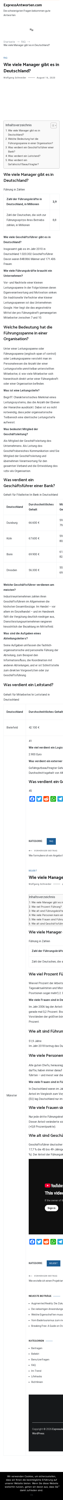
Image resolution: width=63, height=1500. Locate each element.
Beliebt (33, 870)
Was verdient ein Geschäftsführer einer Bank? (31, 149)
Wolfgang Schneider (15, 78)
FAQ (5, 58)
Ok (31, 1494)
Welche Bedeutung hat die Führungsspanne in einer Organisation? (30, 141)
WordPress (38, 1433)
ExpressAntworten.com (23, 5)
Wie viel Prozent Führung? (46, 906)
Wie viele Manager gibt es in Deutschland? (24, 132)
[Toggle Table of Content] (52, 125)
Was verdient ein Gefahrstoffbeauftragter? (23, 162)
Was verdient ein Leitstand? (24, 156)
